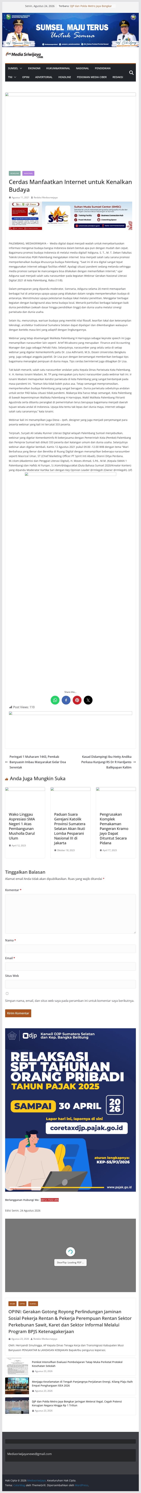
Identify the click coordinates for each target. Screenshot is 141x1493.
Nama (10, 940)
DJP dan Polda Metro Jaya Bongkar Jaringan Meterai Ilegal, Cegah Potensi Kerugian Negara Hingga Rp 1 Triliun (77, 1403)
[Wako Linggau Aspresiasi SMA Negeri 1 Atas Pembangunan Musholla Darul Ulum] (25, 790)
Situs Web (12, 976)
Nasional (82, 68)
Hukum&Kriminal (58, 68)
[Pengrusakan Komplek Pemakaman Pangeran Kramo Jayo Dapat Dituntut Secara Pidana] (116, 790)
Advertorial (44, 77)
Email (10, 958)
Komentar (13, 890)
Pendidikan (103, 68)
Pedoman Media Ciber (92, 77)
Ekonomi (34, 68)
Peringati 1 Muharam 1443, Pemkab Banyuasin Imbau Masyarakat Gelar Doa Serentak (38, 762)
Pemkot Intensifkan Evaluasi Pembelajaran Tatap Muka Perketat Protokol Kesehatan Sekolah (77, 1364)
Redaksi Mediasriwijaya (46, 197)
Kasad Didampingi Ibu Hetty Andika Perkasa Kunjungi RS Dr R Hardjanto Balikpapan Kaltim (106, 762)
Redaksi (118, 77)
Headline (64, 77)
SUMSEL (13, 68)
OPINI (25, 77)
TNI (10, 77)
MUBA (12, 1303)
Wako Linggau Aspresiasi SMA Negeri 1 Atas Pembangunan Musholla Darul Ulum (22, 826)
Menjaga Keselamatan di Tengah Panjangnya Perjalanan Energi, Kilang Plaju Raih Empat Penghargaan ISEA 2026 (82, 1383)
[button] (20, 68)
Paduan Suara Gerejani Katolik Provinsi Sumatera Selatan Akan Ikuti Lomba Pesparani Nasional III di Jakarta (69, 828)
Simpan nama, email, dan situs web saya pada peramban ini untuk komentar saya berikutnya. (69, 1001)
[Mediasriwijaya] (70, 15)
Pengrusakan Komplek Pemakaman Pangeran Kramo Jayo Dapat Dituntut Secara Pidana (114, 828)
